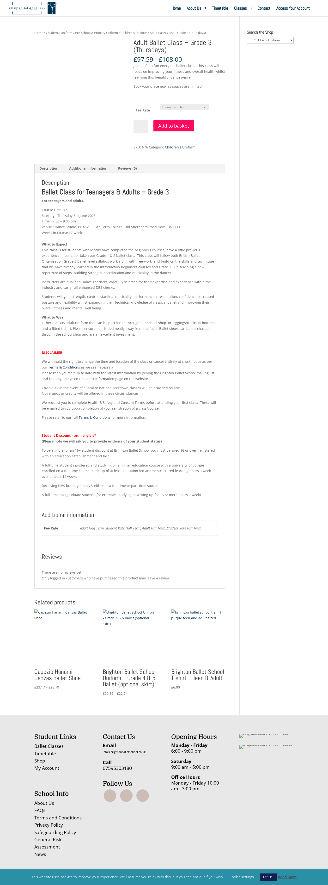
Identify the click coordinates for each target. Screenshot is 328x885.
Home (176, 8)
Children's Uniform (59, 33)
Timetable (220, 8)
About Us (194, 8)
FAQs (39, 810)
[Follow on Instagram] (126, 795)
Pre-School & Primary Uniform (96, 33)
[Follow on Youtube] (142, 795)
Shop (39, 761)
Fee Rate (143, 110)
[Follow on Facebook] (110, 795)
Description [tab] (48, 168)
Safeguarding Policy (55, 832)
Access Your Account (293, 8)
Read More (287, 876)
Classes (240, 8)
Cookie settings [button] (242, 876)
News (40, 854)
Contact (264, 8)
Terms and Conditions (58, 818)
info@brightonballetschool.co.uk (124, 752)
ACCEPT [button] (268, 877)
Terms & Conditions (64, 367)
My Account (46, 768)
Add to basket (173, 126)
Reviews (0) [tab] (127, 168)
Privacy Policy (48, 825)
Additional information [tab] (88, 168)
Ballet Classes (49, 746)
